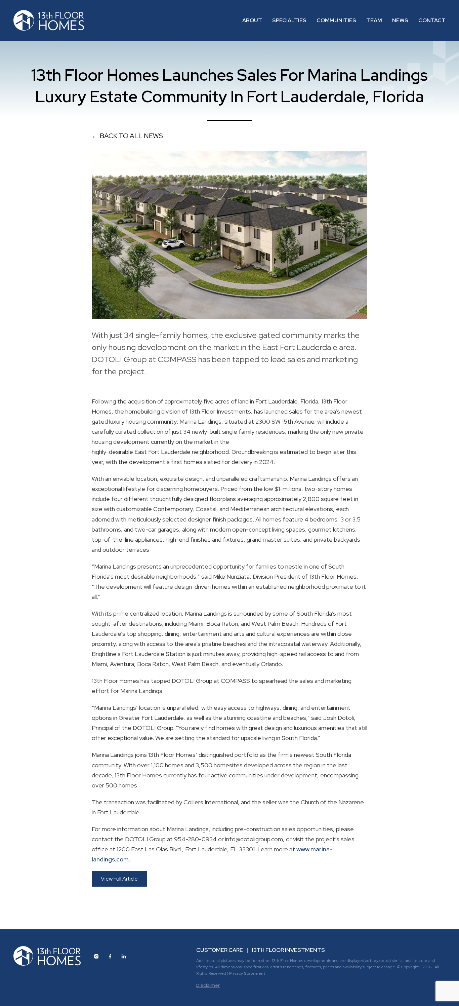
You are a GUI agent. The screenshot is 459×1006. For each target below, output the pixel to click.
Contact (432, 20)
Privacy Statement (247, 973)
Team (374, 20)
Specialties (289, 20)
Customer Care (219, 950)
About (252, 20)
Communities (336, 20)
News (400, 20)
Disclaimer (208, 985)
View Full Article (119, 878)
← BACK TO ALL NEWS (127, 135)
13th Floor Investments (288, 950)
